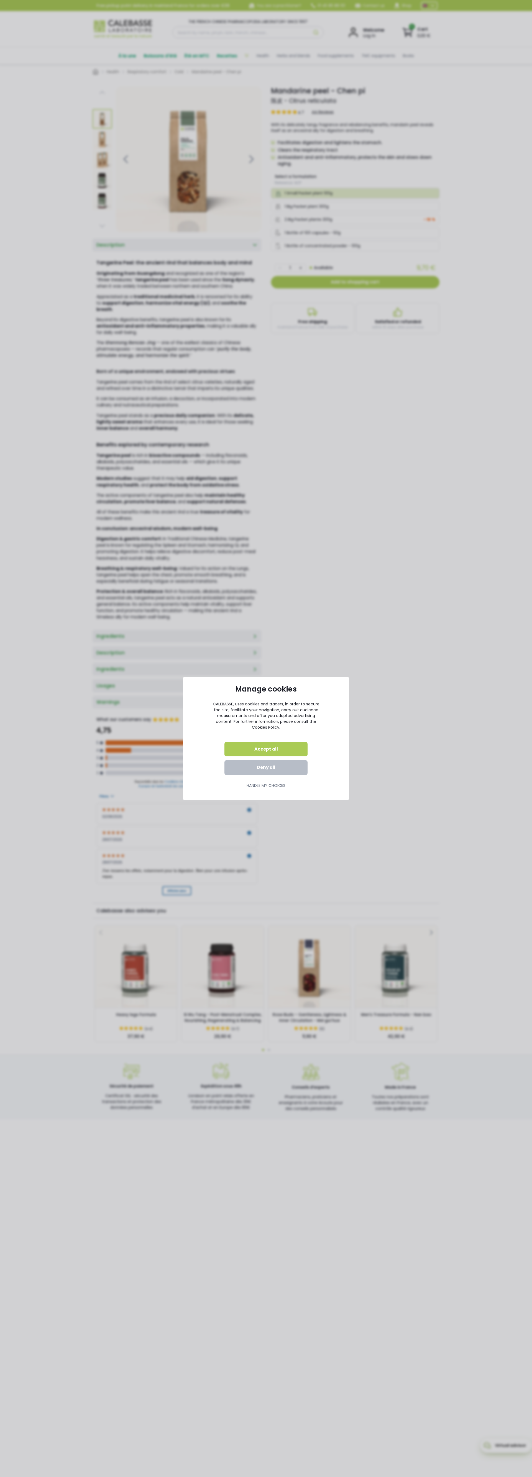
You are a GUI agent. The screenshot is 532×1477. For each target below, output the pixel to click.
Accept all (266, 749)
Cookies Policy (265, 727)
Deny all (266, 767)
